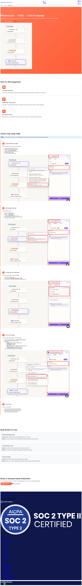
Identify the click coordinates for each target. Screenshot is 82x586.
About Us (4, 536)
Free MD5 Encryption (6, 574)
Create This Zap (6, 483)
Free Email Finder (6, 575)
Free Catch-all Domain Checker (8, 577)
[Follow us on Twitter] (1, 496)
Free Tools (2, 560)
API (3, 537)
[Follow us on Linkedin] (2, 496)
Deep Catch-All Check (7, 540)
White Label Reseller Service (8, 558)
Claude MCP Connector (7, 541)
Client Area (5, 552)
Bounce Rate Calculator (7, 565)
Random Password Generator (8, 571)
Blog (3, 544)
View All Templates (16, 483)
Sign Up (79, 1)
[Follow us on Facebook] (0, 496)
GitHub (4, 548)
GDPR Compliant (6, 555)
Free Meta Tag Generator (7, 572)
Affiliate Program (6, 547)
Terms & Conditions (6, 553)
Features (4, 538)
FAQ (3, 543)
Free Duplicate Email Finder (8, 573)
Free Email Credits (6, 557)
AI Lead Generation (6, 539)
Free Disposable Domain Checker (9, 576)
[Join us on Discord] (4, 496)
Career (4, 545)
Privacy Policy (5, 554)
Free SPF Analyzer (6, 568)
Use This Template (9, 21)
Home (1, 5)
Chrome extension (6, 550)
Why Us (4, 542)
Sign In (44, 2)
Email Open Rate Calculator (8, 566)
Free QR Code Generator (7, 569)
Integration (5, 5)
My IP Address (5, 567)
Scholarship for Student (7, 546)
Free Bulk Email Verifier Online (8, 578)
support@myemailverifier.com (7, 494)
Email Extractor (5, 564)
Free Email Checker (6, 562)
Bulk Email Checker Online (7, 579)
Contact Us (5, 551)
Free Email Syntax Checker (7, 563)
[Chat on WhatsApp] (4, 584)
